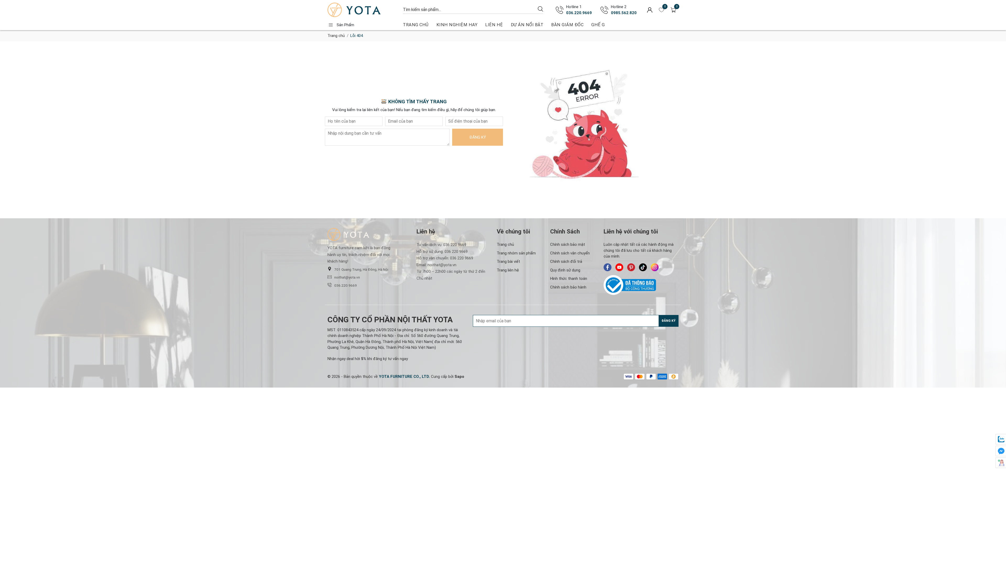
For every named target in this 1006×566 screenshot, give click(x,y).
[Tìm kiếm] (540, 9)
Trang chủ (336, 35)
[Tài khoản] (649, 10)
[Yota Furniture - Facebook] (607, 267)
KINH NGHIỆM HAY (457, 24)
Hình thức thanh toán (568, 278)
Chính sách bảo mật (567, 244)
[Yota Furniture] (362, 10)
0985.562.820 (624, 12)
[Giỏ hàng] (673, 10)
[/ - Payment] (628, 376)
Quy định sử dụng (565, 270)
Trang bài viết (508, 261)
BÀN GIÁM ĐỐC (567, 24)
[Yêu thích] (661, 10)
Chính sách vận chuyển (570, 253)
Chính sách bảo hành (568, 287)
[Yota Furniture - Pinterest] (631, 267)
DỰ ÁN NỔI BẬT (527, 24)
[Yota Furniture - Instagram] (655, 267)
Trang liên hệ (508, 270)
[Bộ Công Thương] (641, 285)
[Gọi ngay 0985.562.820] (604, 10)
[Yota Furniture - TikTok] (643, 267)
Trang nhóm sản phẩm (516, 253)
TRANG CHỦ (416, 24)
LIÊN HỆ (494, 24)
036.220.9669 (579, 12)
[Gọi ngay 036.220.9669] (560, 10)
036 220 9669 (454, 244)
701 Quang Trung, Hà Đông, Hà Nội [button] (361, 269)
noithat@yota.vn (347, 277)
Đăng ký (477, 137)
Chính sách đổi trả (566, 261)
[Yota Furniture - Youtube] (619, 267)
